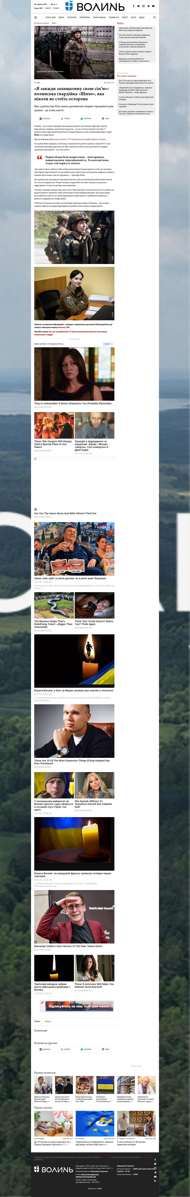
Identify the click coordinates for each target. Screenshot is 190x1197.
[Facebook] (133, 6)
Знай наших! (99, 18)
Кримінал (114, 18)
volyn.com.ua (105, 1157)
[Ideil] (95, 1188)
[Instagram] (143, 6)
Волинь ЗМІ (64, 327)
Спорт (125, 18)
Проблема (85, 18)
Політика (72, 18)
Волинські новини (41, 23)
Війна (61, 18)
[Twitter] (138, 6)
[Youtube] (153, 6)
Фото (133, 18)
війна (48, 1022)
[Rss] (155, 1181)
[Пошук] (154, 17)
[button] (54, 4)
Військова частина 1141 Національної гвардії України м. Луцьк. (78, 139)
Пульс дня (50, 18)
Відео (142, 18)
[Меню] (35, 17)
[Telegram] (148, 6)
